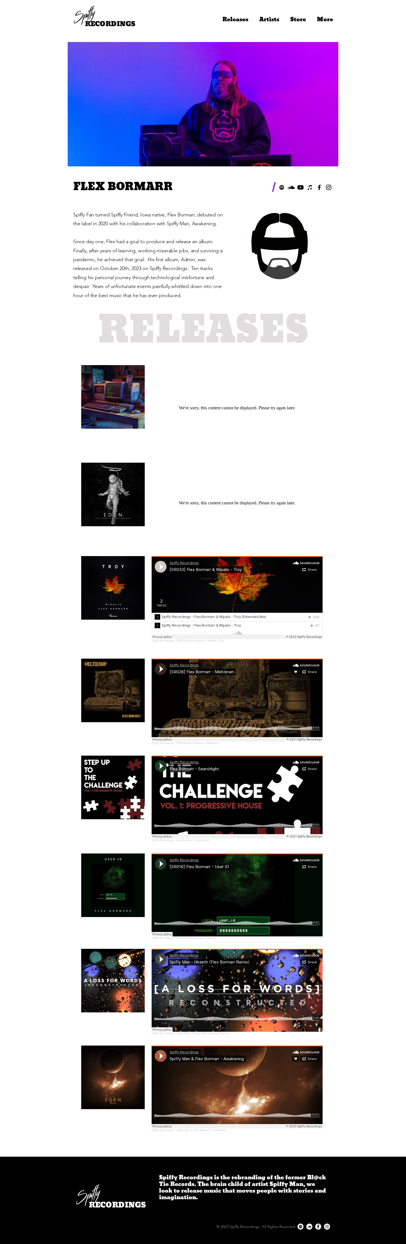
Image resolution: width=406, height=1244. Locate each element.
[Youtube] (300, 187)
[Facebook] (318, 1227)
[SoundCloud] (291, 187)
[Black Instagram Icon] (328, 187)
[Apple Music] (309, 187)
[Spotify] (281, 187)
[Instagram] (327, 1227)
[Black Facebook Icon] (319, 187)
